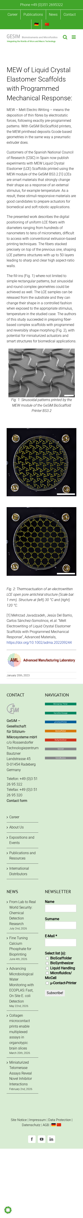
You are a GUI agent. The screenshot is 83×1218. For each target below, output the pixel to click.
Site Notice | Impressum (28, 1120)
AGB (46, 1125)
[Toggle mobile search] (65, 37)
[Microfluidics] (61, 759)
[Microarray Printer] (61, 705)
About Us (16, 827)
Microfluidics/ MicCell (58, 975)
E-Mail (51, 936)
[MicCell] (61, 750)
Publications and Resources (22, 856)
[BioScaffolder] (61, 732)
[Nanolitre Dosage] (61, 714)
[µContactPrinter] (61, 723)
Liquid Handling (62, 968)
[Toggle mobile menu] (74, 37)
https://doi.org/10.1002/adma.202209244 (39, 642)
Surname (52, 919)
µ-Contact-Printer (62, 983)
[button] (8, 1210)
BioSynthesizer (61, 963)
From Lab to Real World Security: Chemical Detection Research (22, 913)
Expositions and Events (21, 840)
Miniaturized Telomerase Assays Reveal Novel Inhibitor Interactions (20, 1073)
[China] (59, 1125)
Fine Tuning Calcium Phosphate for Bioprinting (20, 946)
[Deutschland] (53, 1125)
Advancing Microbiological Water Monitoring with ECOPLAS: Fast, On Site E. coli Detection (21, 984)
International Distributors (19, 871)
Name (49, 902)
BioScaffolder (60, 958)
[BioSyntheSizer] (61, 741)
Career (14, 817)
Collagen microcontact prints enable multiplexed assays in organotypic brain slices (19, 1031)
